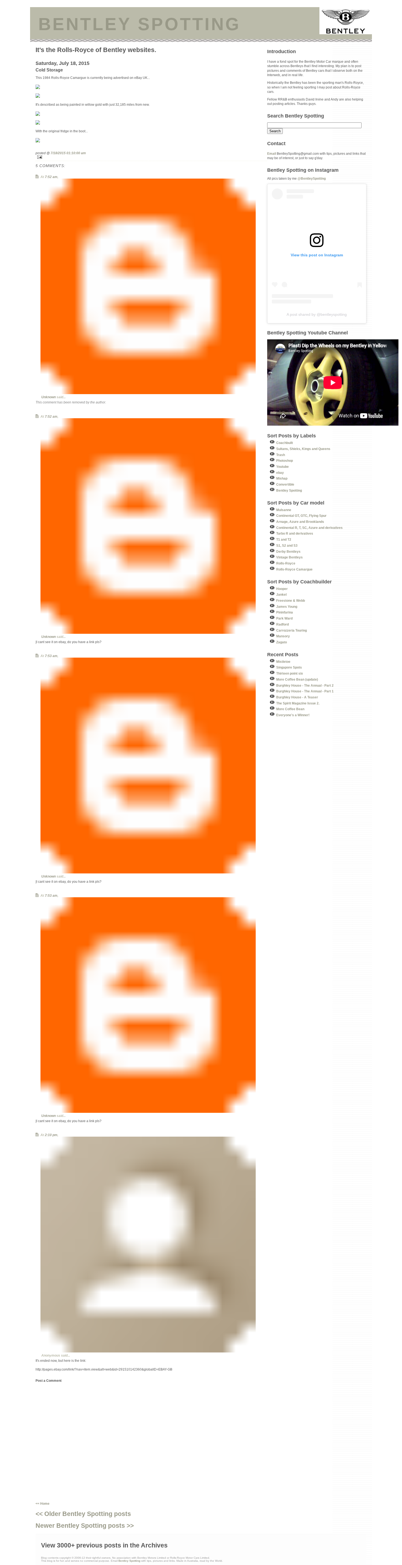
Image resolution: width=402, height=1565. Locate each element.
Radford (282, 624)
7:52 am (51, 177)
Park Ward (284, 618)
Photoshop (284, 460)
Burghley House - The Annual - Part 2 (305, 685)
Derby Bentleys (288, 551)
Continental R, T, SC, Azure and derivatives (309, 527)
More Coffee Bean (290, 709)
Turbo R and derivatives (294, 533)
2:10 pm (51, 1135)
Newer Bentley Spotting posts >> (85, 1525)
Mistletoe (283, 661)
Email (271, 153)
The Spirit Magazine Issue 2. (297, 703)
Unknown (48, 397)
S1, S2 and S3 (287, 545)
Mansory (283, 636)
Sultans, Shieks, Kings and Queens (303, 449)
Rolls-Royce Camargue (294, 569)
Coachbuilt (284, 443)
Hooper (282, 589)
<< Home (42, 1503)
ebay (280, 472)
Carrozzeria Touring (291, 630)
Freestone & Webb (290, 600)
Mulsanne (283, 510)
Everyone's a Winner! (293, 715)
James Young (286, 606)
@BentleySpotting (312, 178)
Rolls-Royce (285, 563)
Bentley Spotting (289, 490)
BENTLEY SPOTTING (139, 24)
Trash (280, 455)
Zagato (281, 642)
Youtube (282, 466)
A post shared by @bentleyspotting (317, 314)
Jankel (281, 594)
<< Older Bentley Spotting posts (83, 1513)
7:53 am (51, 656)
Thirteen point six (289, 673)
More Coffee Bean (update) (297, 679)
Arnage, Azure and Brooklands (300, 521)
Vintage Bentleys (289, 557)
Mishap (281, 478)
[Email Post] (151, 157)
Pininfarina (284, 612)
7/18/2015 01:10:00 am (68, 153)
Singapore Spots (289, 667)
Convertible (285, 484)
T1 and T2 (283, 539)
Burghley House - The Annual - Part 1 (305, 691)
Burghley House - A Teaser (297, 697)
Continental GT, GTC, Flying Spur (301, 515)
